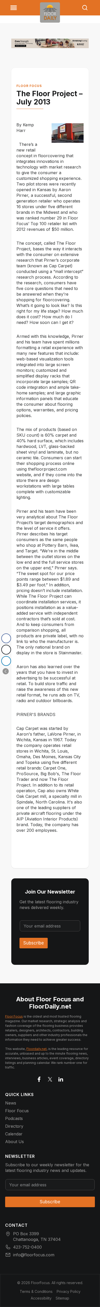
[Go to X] (50, 1078)
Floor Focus (29, 86)
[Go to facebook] (39, 1078)
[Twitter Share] (6, 650)
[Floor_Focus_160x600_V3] (50, 43)
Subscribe (33, 943)
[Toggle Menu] (13, 8)
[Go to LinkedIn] (60, 1078)
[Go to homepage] (50, 12)
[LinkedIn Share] (6, 661)
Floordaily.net (36, 1049)
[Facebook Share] (6, 638)
